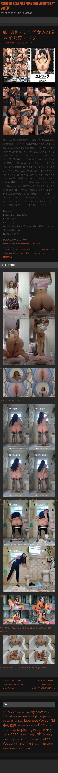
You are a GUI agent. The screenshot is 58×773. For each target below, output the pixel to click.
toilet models (35, 739)
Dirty (5, 716)
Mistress (21, 725)
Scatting (29, 43)
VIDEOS (50, 744)
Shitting (48, 734)
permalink (8, 257)
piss (17, 729)
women (19, 747)
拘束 (18, 253)
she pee (33, 734)
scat (14, 734)
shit (40, 734)
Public (6, 734)
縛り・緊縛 (25, 253)
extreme (13, 716)
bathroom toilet (23, 712)
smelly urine (14, 739)
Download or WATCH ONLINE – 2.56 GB (21, 243)
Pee (41, 724)
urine (43, 744)
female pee (22, 716)
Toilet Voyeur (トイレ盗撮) (26, 741)
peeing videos (8, 730)
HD (12, 721)
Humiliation (19, 721)
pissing (26, 729)
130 (15, 249)
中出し (48, 249)
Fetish (31, 716)
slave (5, 739)
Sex (28, 735)
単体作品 (12, 253)
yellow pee (28, 748)
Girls (41, 716)
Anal (10, 712)
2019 (5, 712)
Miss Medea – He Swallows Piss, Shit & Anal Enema (13, 684)
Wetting (12, 748)
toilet (24, 738)
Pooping (46, 730)
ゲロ (32, 249)
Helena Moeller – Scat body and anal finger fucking (24, 667)
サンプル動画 (40, 249)
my (32, 726)
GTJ (19, 249)
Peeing (48, 725)
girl (36, 716)
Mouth (28, 726)
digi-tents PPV (39, 712)
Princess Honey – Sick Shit (12, 400)
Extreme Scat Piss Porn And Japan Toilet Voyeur (28, 5)
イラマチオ (26, 249)
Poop (36, 729)
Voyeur (6, 748)
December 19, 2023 (13, 43)
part (35, 725)
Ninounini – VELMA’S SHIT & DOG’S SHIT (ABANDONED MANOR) (43, 684)
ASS (14, 712)
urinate (36, 744)
